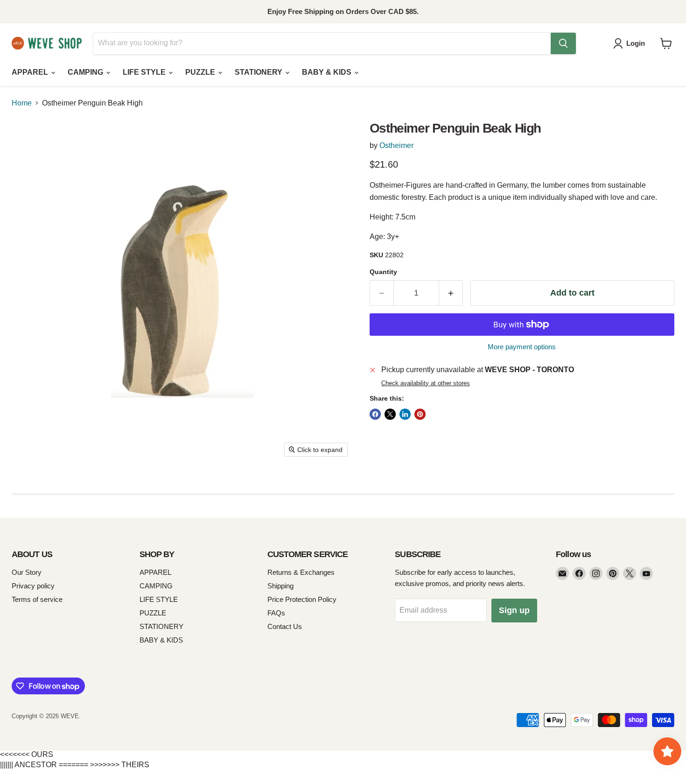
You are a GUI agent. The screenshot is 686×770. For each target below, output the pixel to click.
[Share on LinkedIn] (405, 414)
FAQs (276, 613)
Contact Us (284, 626)
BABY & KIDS (327, 72)
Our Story (27, 572)
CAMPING (86, 72)
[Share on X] (390, 414)
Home (22, 103)
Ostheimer (396, 145)
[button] (631, 43)
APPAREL (31, 72)
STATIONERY (259, 72)
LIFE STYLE (145, 72)
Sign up (514, 610)
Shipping (280, 586)
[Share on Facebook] (375, 414)
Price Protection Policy (301, 599)
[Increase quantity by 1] (451, 293)
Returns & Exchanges (301, 572)
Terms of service (37, 599)
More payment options (522, 347)
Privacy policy (33, 586)
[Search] (563, 43)
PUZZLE (201, 72)
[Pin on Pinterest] (420, 414)
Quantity (383, 272)
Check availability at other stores (425, 383)
